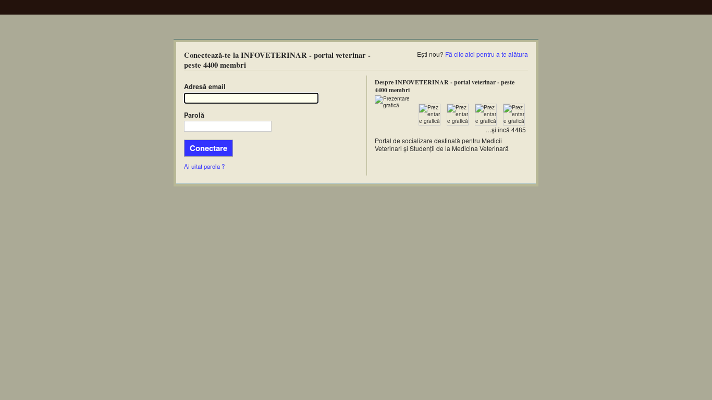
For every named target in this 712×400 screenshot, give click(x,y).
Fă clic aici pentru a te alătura (486, 53)
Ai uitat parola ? (204, 166)
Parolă (194, 115)
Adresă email (205, 86)
